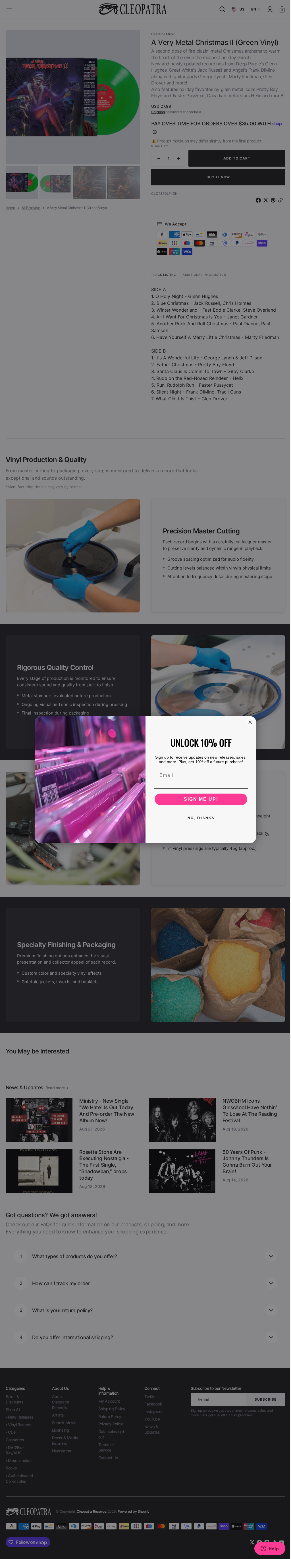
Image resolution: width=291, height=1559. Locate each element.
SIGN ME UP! (199, 799)
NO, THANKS (198, 818)
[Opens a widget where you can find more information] (265, 1549)
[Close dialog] (248, 722)
